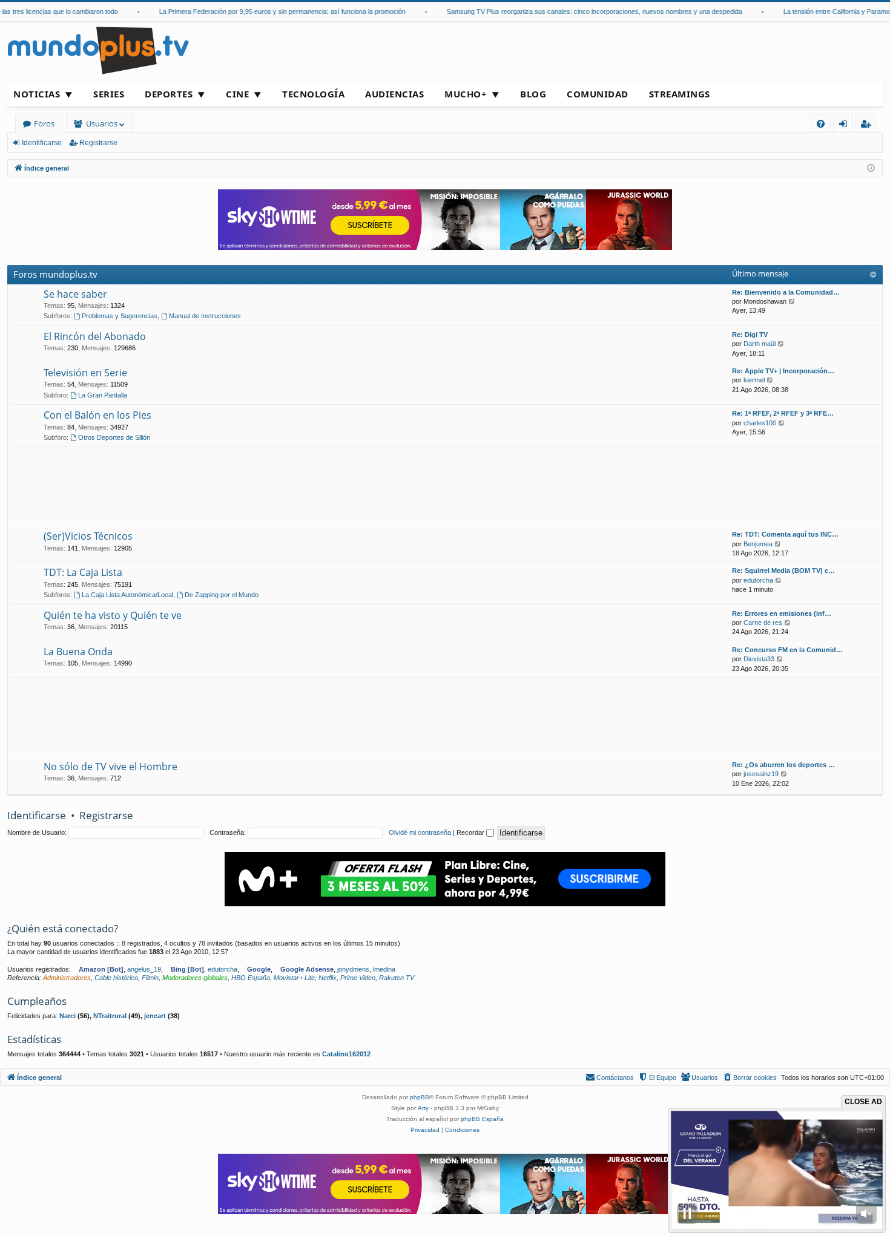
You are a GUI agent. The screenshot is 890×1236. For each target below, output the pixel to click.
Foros (44, 123)
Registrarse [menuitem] (868, 125)
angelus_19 (144, 969)
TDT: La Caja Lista (83, 572)
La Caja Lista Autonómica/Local (127, 594)
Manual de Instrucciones (205, 315)
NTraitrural (110, 1015)
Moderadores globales (195, 977)
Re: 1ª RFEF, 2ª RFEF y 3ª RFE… (783, 413)
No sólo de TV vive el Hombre (110, 766)
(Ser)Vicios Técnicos (88, 536)
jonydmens (353, 969)
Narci (67, 1015)
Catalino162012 (346, 1054)
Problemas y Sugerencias (119, 315)
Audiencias (394, 94)
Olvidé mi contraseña (420, 832)
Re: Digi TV (750, 334)
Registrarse (98, 143)
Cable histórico (116, 977)
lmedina (384, 969)
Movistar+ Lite (294, 977)
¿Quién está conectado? (62, 928)
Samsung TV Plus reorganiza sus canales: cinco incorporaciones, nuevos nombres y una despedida (572, 11)
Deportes (169, 94)
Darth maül (759, 343)
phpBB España (482, 1119)
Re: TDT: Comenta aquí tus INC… (785, 534)
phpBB (419, 1097)
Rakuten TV (396, 977)
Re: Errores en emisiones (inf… (781, 613)
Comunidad (597, 94)
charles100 (759, 423)
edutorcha (758, 580)
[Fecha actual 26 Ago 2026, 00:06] (871, 168)
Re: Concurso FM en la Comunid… (787, 649)
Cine (237, 94)
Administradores (67, 977)
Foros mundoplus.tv (55, 274)
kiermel (754, 380)
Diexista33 (758, 658)
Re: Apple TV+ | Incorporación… (783, 370)
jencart (155, 1015)
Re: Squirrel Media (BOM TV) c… (783, 570)
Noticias (36, 94)
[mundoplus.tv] (98, 50)
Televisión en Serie (85, 372)
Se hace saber (75, 294)
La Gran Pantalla (102, 395)
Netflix (327, 977)
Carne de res (762, 622)
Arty (423, 1108)
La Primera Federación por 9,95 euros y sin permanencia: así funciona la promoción (260, 11)
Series (108, 94)
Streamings (679, 94)
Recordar (471, 832)
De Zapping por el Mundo (222, 594)
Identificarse (42, 143)
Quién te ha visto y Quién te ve (113, 615)
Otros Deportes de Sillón (114, 437)
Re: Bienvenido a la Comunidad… (786, 292)
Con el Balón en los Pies (97, 415)
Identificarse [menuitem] (845, 125)
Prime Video (357, 977)
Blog (533, 94)
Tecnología (313, 94)
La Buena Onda (78, 651)
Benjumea (758, 544)
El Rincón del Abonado (95, 336)
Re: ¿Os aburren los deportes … (783, 764)
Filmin (150, 977)
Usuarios (101, 123)
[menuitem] (820, 123)
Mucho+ (465, 94)
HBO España (250, 977)
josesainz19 (761, 773)
